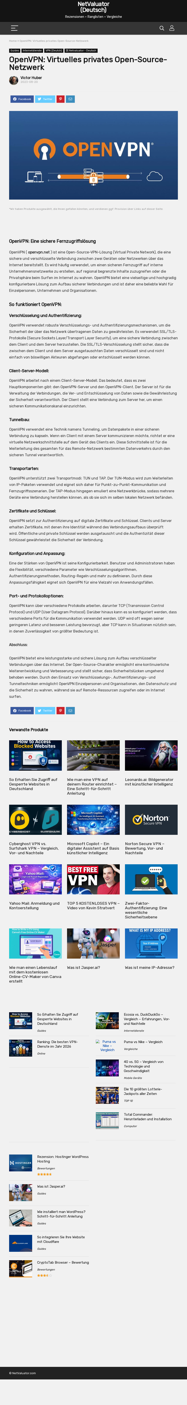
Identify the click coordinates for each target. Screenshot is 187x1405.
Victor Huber (31, 78)
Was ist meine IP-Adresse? (149, 967)
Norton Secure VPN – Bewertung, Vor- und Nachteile (144, 848)
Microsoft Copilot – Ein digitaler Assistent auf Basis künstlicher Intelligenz (93, 848)
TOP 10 (128, 1100)
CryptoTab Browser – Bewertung (63, 1262)
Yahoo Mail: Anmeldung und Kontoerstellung (34, 905)
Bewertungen (46, 1168)
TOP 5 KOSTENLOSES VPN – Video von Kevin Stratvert (93, 905)
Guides (14, 50)
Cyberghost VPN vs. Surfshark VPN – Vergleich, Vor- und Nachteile (34, 848)
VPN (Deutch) (54, 50)
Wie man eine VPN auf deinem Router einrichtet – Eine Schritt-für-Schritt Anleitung (92, 786)
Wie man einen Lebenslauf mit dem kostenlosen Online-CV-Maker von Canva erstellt (35, 974)
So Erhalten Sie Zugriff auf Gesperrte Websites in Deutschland (33, 784)
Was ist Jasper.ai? (83, 967)
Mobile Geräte (133, 1078)
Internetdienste (32, 50)
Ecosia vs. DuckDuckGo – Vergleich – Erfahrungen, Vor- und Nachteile (147, 1019)
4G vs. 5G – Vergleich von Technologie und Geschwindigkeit (144, 1066)
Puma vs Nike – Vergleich (143, 1042)
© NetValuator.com (22, 1373)
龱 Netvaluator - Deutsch (81, 50)
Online (41, 1053)
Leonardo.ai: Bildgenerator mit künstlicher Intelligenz (149, 781)
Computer (130, 1126)
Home (13, 40)
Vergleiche (131, 1049)
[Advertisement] (93, 221)
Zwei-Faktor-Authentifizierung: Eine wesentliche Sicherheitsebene (146, 910)
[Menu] (14, 28)
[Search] (161, 28)
